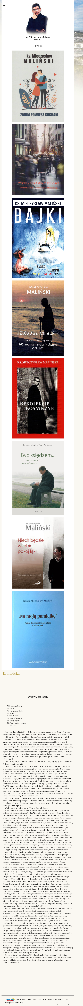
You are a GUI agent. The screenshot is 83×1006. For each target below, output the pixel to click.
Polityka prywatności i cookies (62, 1005)
